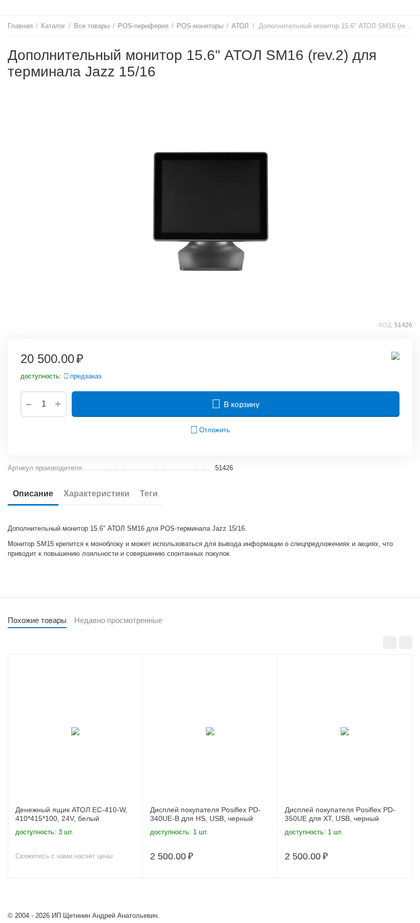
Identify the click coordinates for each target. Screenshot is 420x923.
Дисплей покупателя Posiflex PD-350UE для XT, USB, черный (340, 814)
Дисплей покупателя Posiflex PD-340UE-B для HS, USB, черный (205, 814)
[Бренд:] (395, 355)
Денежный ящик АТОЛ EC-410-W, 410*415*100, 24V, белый (71, 814)
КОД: (386, 325)
